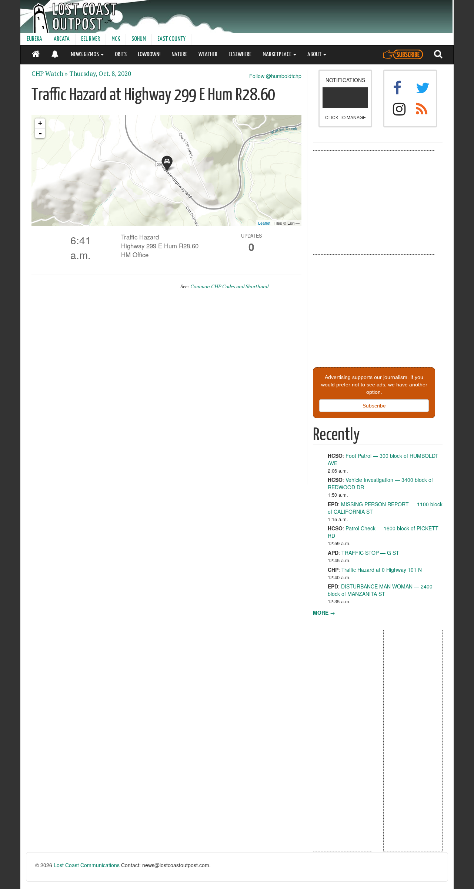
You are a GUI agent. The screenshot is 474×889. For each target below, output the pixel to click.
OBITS (121, 54)
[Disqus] (166, 390)
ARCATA (62, 39)
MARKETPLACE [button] (278, 54)
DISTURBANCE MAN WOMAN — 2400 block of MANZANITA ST (380, 590)
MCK (115, 39)
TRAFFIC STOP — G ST (370, 552)
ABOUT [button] (315, 54)
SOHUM (138, 39)
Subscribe (374, 406)
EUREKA (34, 39)
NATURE (179, 54)
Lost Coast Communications (87, 865)
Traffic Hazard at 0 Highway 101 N (381, 569)
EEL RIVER (90, 39)
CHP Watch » (49, 74)
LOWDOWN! (149, 54)
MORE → (324, 612)
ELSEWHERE (239, 54)
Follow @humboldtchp (275, 76)
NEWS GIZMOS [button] (85, 54)
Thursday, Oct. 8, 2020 (100, 74)
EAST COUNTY (171, 39)
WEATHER (207, 54)
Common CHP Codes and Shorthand (229, 286)
